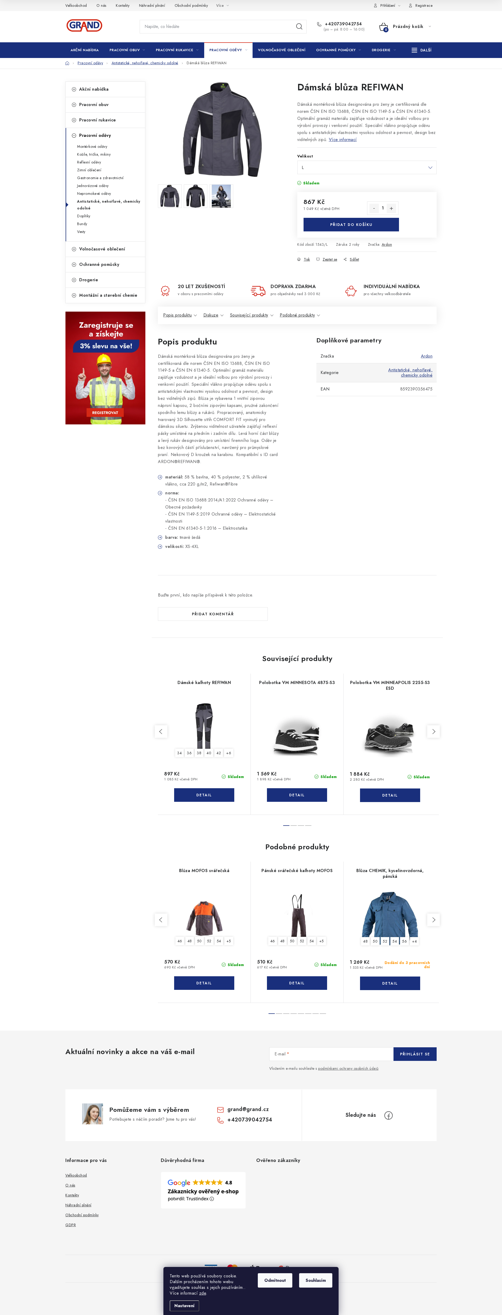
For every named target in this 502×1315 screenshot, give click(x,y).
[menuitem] (84, 50)
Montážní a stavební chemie (108, 295)
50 (199, 941)
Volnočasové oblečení (102, 249)
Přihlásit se (415, 1054)
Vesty (81, 231)
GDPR (70, 1225)
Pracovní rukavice (97, 120)
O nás (101, 5)
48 (189, 941)
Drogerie (88, 280)
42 (218, 753)
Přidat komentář (213, 614)
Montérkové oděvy (92, 146)
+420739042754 (343, 24)
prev (161, 731)
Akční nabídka (94, 89)
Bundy (82, 223)
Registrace (423, 5)
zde (202, 1293)
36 (189, 753)
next (433, 731)
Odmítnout (275, 1280)
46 (180, 941)
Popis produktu (177, 315)
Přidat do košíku (351, 224)
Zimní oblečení (89, 170)
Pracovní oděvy (95, 135)
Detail (204, 795)
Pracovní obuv (94, 105)
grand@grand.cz (248, 1109)
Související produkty (249, 315)
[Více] (422, 50)
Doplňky (83, 216)
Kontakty (122, 5)
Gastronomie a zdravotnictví (100, 177)
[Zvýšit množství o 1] (391, 208)
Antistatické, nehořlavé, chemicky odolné (108, 205)
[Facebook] (388, 1115)
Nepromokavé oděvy (94, 193)
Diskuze (211, 315)
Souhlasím (316, 1280)
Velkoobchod (76, 5)
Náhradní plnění (152, 5)
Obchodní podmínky (191, 5)
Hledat (299, 26)
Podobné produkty (297, 315)
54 (219, 941)
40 (209, 753)
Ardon (387, 244)
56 (404, 941)
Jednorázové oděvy (93, 185)
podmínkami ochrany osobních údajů (348, 1068)
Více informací (343, 140)
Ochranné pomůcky (99, 264)
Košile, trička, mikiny (94, 154)
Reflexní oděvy (89, 162)
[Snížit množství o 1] (374, 208)
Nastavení (184, 1306)
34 (179, 753)
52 (209, 941)
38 (199, 753)
